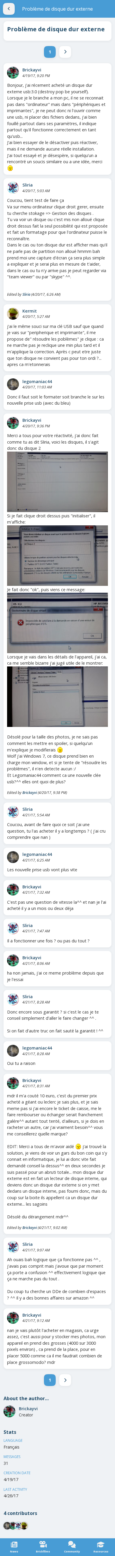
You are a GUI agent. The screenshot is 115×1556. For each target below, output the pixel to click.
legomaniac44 (37, 381)
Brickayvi (31, 70)
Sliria (27, 185)
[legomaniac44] (13, 384)
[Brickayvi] (13, 73)
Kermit (29, 311)
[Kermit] (13, 314)
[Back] (9, 9)
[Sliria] (13, 188)
